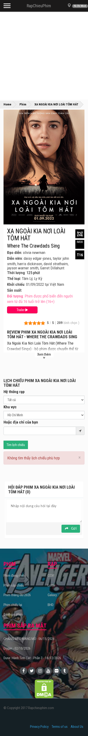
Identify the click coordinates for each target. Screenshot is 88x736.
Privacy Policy (39, 727)
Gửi (73, 528)
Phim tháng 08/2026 (17, 595)
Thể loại (13, 278)
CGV (51, 575)
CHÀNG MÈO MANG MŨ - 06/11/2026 (29, 639)
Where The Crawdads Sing (33, 246)
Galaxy (52, 595)
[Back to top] (77, 723)
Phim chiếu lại (13, 605)
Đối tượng (15, 296)
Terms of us (60, 727)
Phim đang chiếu (15, 575)
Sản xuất (14, 290)
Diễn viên (14, 258)
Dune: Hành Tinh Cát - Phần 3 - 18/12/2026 (32, 658)
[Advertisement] (44, 56)
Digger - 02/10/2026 (17, 648)
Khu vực (10, 407)
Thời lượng (16, 273)
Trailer (21, 310)
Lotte (51, 585)
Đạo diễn (14, 252)
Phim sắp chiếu (14, 585)
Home (7, 104)
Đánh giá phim (13, 614)
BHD (51, 605)
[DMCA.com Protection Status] (44, 688)
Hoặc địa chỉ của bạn (21, 422)
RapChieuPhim (39, 5)
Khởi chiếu (15, 284)
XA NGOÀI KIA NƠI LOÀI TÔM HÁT (36, 234)
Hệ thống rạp (14, 391)
